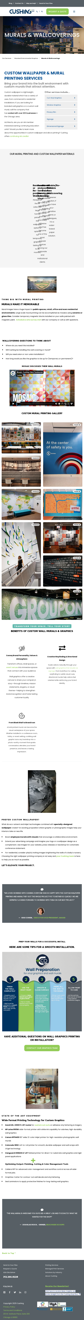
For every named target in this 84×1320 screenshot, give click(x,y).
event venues (12, 667)
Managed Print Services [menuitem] (54, 1269)
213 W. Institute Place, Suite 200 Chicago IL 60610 (16, 1316)
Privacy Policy (9, 1307)
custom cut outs (42, 1125)
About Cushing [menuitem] (51, 1276)
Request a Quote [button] (57, 11)
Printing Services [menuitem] (51, 1265)
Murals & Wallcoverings (50, 58)
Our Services (6, 58)
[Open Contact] (37, 11)
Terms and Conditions (12, 1310)
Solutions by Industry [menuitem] (53, 1272)
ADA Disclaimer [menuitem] (9, 1272)
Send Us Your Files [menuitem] (45, 3)
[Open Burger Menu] (74, 11)
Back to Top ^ (9, 1253)
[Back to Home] (22, 11)
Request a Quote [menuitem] (10, 1269)
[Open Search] (42, 11)
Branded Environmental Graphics (26, 58)
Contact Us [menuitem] (19, 3)
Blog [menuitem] (10, 3)
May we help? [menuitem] (31, 3)
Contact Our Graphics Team (42, 1048)
